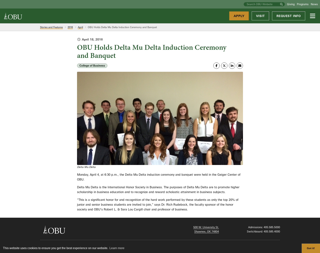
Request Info (288, 16)
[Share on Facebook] (216, 65)
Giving (291, 4)
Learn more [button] (116, 248)
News (314, 4)
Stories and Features (51, 27)
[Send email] (240, 65)
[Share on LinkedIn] (232, 65)
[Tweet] (224, 65)
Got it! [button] (311, 248)
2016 (70, 27)
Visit (260, 16)
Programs (303, 4)
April (80, 27)
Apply (239, 16)
